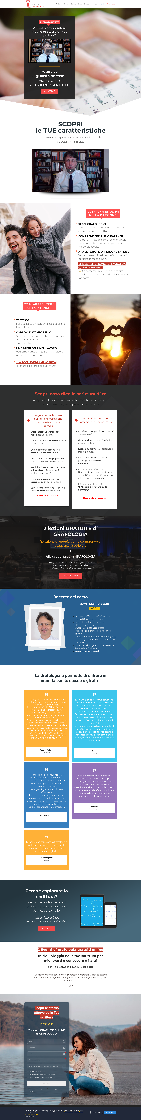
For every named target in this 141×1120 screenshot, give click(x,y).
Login (102, 4)
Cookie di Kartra (78, 1112)
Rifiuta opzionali (97, 1112)
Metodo (66, 4)
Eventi (80, 4)
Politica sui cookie (68, 1112)
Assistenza (112, 4)
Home (59, 4)
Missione (73, 4)
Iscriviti (46, 1083)
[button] (46, 1060)
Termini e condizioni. (35, 1071)
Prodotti (86, 4)
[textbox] (70, 402)
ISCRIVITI (51, 91)
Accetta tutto (109, 1112)
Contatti (95, 4)
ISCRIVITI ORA (72, 576)
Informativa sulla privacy (31, 1114)
